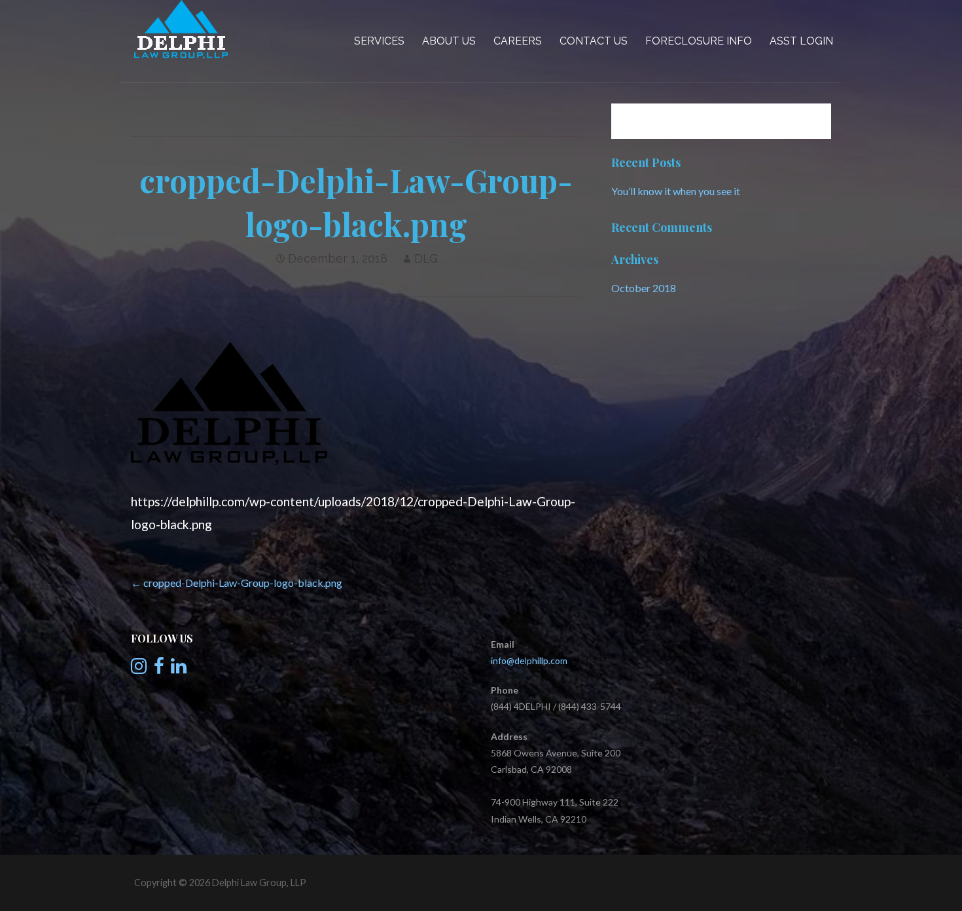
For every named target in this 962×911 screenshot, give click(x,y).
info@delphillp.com (529, 660)
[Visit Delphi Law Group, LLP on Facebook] (159, 669)
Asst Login (801, 41)
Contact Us (594, 41)
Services (379, 41)
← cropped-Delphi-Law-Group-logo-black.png (236, 582)
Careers (517, 41)
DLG (426, 258)
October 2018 (643, 288)
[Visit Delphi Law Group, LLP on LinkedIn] (179, 669)
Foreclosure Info (698, 41)
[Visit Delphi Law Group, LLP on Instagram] (139, 669)
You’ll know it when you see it (675, 191)
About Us (449, 41)
